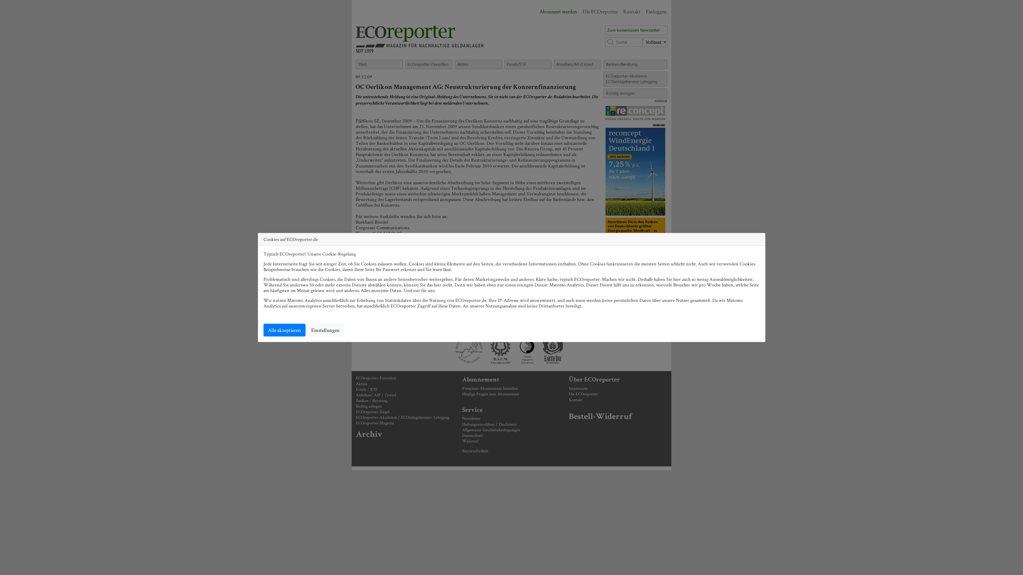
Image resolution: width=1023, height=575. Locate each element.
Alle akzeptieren (284, 330)
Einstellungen (325, 330)
